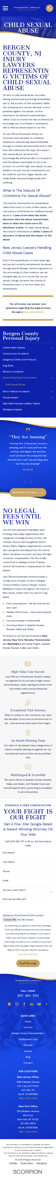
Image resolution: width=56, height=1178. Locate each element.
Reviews (28, 1045)
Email (5, 880)
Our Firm (28, 1027)
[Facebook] (24, 1004)
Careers (28, 1051)
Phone (6, 871)
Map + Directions (28, 1098)
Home (28, 1021)
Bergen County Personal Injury (28, 1033)
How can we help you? (14, 899)
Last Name (8, 862)
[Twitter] (46, 1004)
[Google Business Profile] (9, 1004)
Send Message (28, 963)
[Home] (27, 8)
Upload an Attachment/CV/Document (23, 915)
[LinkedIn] (31, 1004)
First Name (8, 852)
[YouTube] (39, 1004)
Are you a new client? (14, 890)
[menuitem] (26, 348)
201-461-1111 (28, 995)
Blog (28, 1057)
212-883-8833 (28, 1123)
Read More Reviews (25, 492)
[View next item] (31, 482)
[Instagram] (17, 1004)
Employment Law (28, 1039)
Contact (28, 1062)
